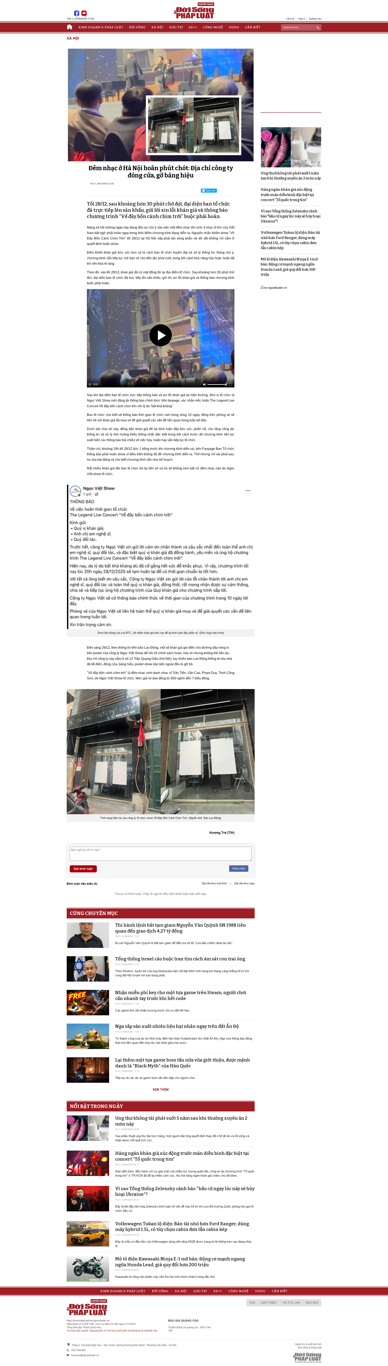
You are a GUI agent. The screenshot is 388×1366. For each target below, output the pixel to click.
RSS (252, 1302)
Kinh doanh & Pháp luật (100, 27)
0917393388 (78, 1350)
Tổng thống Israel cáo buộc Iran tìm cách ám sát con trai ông (180, 959)
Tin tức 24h (291, 1302)
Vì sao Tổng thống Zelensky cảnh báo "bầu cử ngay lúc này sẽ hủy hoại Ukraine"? (291, 216)
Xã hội (157, 27)
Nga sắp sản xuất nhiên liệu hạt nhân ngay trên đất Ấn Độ (177, 1026)
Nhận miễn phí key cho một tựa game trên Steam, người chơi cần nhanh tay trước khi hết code (180, 995)
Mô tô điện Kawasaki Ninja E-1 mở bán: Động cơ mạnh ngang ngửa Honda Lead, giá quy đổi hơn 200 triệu (180, 1261)
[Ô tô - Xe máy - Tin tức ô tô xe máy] (274, 287)
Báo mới (312, 1302)
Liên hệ (290, 18)
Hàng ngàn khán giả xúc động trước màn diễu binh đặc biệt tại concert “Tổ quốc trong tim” (287, 194)
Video (234, 27)
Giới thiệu (268, 1302)
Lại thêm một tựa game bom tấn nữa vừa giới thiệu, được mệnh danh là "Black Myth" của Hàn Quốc (182, 1063)
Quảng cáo (315, 18)
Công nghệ (213, 27)
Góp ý (301, 18)
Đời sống (137, 27)
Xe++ (193, 27)
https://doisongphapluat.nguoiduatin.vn (88, 1320)
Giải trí (176, 27)
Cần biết (253, 27)
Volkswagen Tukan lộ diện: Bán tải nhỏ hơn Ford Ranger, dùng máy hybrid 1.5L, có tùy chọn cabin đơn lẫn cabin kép (182, 1226)
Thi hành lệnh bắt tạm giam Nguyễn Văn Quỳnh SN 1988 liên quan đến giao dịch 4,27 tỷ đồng (180, 928)
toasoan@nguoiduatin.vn (85, 1355)
